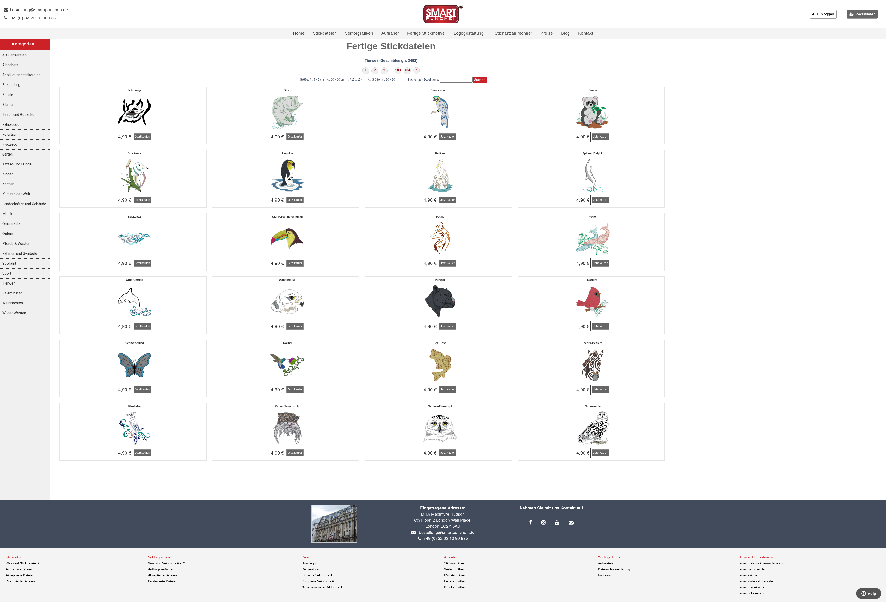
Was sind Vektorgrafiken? (166, 563)
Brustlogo (309, 563)
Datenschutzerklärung (614, 569)
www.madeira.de (752, 587)
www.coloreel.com (753, 593)
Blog (565, 33)
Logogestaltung (469, 33)
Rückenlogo (310, 569)
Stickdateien (325, 33)
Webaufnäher (454, 569)
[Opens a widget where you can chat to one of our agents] (868, 594)
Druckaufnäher (455, 587)
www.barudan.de (752, 569)
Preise (546, 33)
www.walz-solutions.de (756, 581)
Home (299, 33)
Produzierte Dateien (20, 581)
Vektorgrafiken (359, 33)
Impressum (606, 575)
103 (398, 70)
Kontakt (585, 33)
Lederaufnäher (455, 581)
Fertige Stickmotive (426, 33)
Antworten (605, 563)
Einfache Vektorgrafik (317, 575)
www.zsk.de (748, 575)
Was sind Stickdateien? (22, 563)
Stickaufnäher (454, 563)
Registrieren (864, 14)
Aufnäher (390, 33)
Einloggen (824, 14)
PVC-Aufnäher (454, 575)
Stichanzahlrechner (513, 33)
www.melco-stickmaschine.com (762, 563)
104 (407, 70)
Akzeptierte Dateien (20, 575)
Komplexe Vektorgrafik (318, 581)
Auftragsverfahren (19, 569)
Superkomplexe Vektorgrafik (322, 587)
